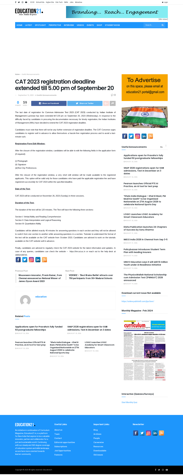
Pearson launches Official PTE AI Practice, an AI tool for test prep (30, 343)
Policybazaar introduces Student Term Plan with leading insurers (144, 251)
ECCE (32, 2)
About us (58, 430)
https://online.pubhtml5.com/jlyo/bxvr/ (138, 301)
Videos (80, 25)
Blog (96, 430)
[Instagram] (31, 259)
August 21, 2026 (131, 233)
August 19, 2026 (131, 256)
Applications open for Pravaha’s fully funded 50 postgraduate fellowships (38, 328)
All (161, 147)
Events (90, 25)
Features (58, 454)
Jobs (71, 2)
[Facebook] (18, 259)
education (41, 297)
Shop (99, 25)
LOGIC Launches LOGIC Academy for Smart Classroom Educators (99, 345)
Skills (66, 2)
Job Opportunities (62, 450)
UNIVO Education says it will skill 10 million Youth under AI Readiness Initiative (146, 263)
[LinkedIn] (38, 259)
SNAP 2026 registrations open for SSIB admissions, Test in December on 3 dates (89, 328)
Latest (28, 25)
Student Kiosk (112, 25)
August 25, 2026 (22, 333)
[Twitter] (24, 259)
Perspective (55, 25)
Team (57, 434)
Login (165, 2)
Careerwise (99, 442)
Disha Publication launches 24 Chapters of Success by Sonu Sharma (145, 228)
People (97, 438)
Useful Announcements (30, 74)
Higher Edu (50, 2)
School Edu (40, 2)
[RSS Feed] (44, 259)
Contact (58, 438)
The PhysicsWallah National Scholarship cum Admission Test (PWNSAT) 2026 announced (145, 277)
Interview (69, 25)
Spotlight (40, 25)
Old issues (98, 454)
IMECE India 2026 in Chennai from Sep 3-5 (145, 239)
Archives (97, 434)
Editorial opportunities (64, 442)
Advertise (78, 2)
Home (19, 25)
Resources (98, 446)
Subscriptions (60, 446)
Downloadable (100, 450)
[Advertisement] (91, 50)
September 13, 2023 (26, 95)
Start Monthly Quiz (129, 402)
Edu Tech (59, 2)
